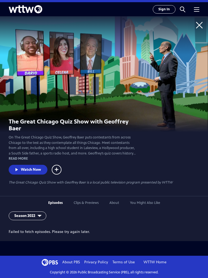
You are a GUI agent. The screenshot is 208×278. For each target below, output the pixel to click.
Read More (18, 158)
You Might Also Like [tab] (145, 203)
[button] (183, 9)
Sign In (164, 9)
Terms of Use (123, 262)
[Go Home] (199, 25)
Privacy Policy (96, 262)
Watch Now (31, 169)
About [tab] (114, 203)
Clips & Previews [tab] (86, 203)
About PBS (71, 262)
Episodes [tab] (55, 203)
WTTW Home (155, 262)
